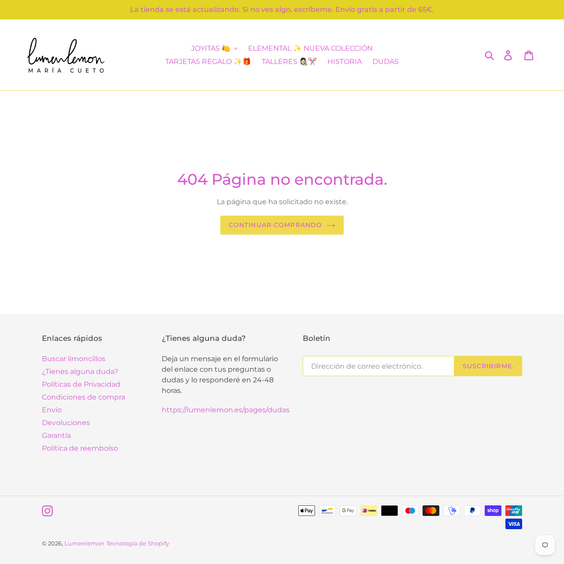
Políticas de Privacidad (81, 384)
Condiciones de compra (83, 397)
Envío (52, 410)
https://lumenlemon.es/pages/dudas (225, 410)
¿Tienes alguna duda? (80, 371)
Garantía (56, 435)
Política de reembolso (80, 448)
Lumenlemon (84, 543)
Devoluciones (66, 422)
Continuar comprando (275, 225)
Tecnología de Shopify (137, 543)
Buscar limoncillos (73, 359)
